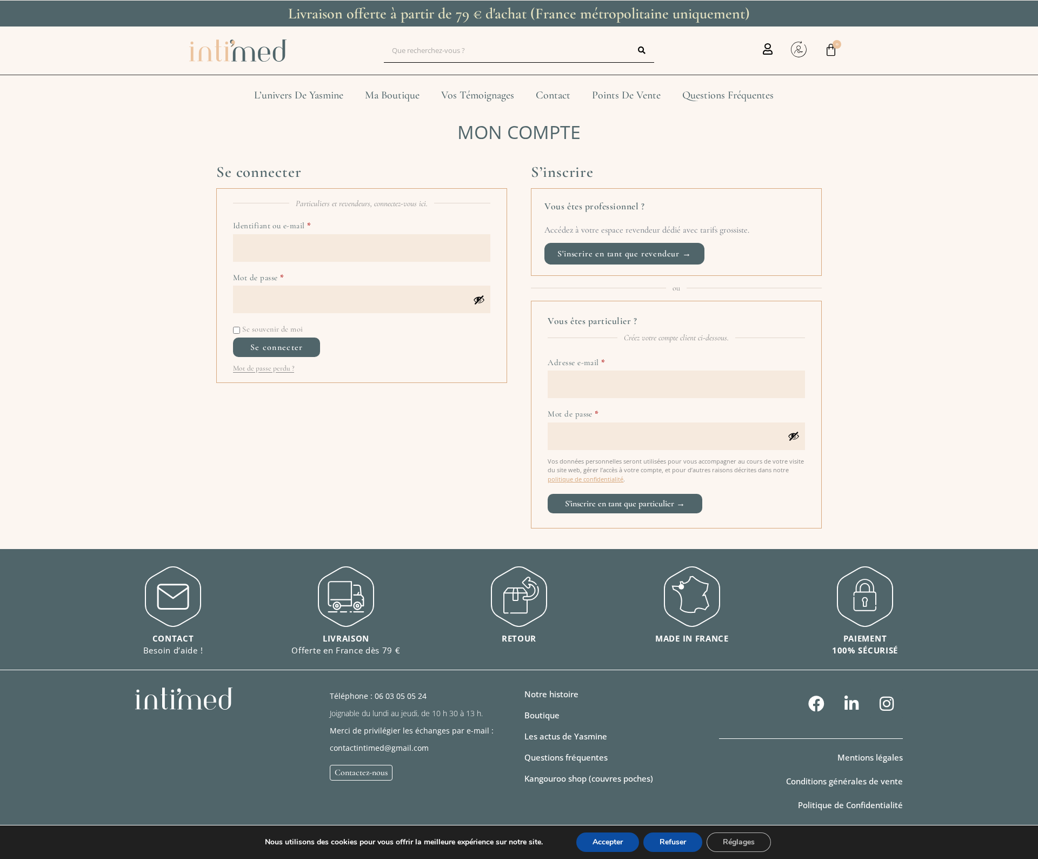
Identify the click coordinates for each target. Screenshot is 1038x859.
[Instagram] (886, 704)
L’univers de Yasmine (298, 95)
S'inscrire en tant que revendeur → (624, 253)
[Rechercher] (642, 50)
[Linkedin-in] (851, 704)
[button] (542, 715)
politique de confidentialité (585, 479)
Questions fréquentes (728, 95)
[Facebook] (816, 704)
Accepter (608, 842)
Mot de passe (278, 275)
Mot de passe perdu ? (263, 368)
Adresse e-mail (596, 360)
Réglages (739, 842)
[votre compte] (767, 49)
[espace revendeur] (798, 49)
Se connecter (276, 347)
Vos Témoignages (477, 95)
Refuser (673, 842)
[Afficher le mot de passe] (479, 300)
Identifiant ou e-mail (292, 223)
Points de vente (626, 95)
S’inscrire (625, 503)
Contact (553, 95)
